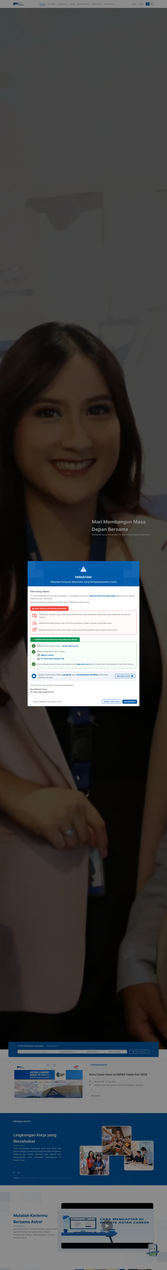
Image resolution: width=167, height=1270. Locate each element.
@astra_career (47, 655)
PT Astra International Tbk (52, 659)
